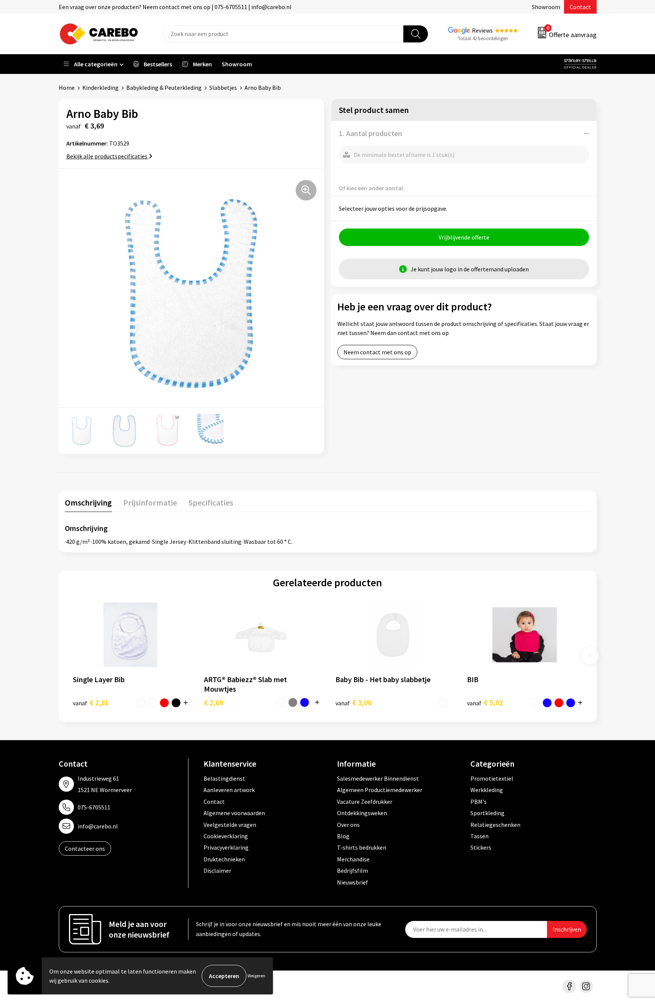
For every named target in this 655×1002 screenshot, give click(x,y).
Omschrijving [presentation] (88, 502)
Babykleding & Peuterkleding (164, 87)
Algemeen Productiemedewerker (379, 790)
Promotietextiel (491, 778)
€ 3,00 (353, 702)
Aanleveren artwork (229, 790)
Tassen (479, 836)
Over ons (348, 824)
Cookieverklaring (226, 836)
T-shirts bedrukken (361, 847)
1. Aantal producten (370, 133)
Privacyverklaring (226, 847)
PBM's (478, 801)
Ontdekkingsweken (362, 813)
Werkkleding (486, 790)
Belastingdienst (224, 778)
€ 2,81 (91, 702)
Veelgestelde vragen (230, 824)
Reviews (482, 30)
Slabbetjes (223, 87)
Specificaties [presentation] (210, 502)
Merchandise (353, 859)
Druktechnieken (224, 859)
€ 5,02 (485, 702)
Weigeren (256, 976)
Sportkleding (487, 813)
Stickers (480, 847)
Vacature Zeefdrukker (364, 801)
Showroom (546, 7)
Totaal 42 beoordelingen (483, 38)
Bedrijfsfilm (352, 870)
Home (67, 87)
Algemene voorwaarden (234, 813)
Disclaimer (217, 870)
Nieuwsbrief (352, 882)
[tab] (88, 504)
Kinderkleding (100, 87)
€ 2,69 (213, 702)
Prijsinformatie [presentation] (150, 502)
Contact (580, 7)
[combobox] (283, 33)
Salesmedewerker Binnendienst (378, 778)
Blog (343, 836)
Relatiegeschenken (495, 824)
